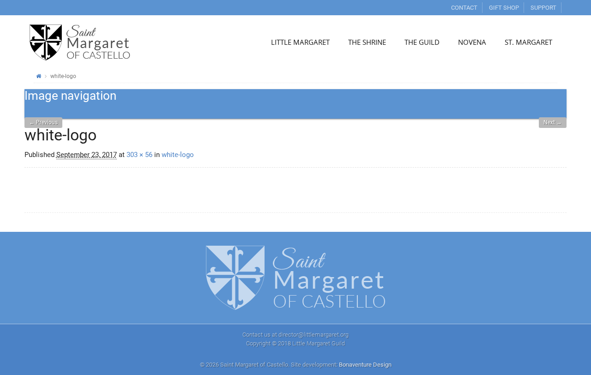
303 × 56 (139, 155)
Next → (552, 122)
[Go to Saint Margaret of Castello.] (38, 76)
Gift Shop (504, 7)
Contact (464, 7)
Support (543, 7)
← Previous (43, 122)
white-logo (178, 155)
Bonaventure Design (365, 364)
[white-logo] (94, 198)
